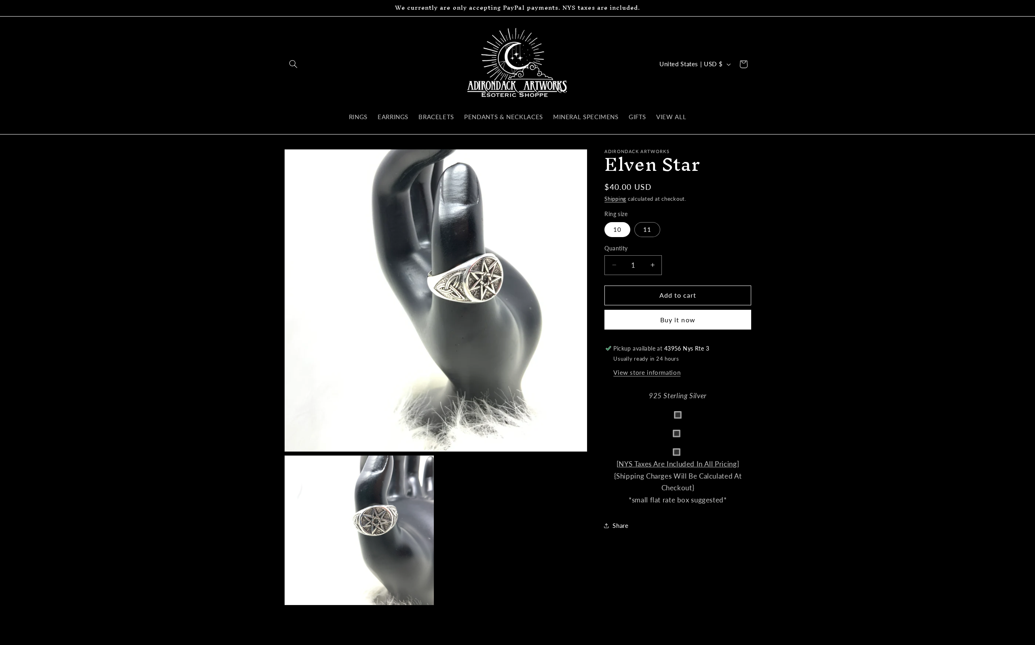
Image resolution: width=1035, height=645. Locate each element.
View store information (646, 372)
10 (617, 229)
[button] (293, 64)
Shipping (615, 199)
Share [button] (620, 525)
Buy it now (677, 320)
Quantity (615, 248)
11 (647, 229)
